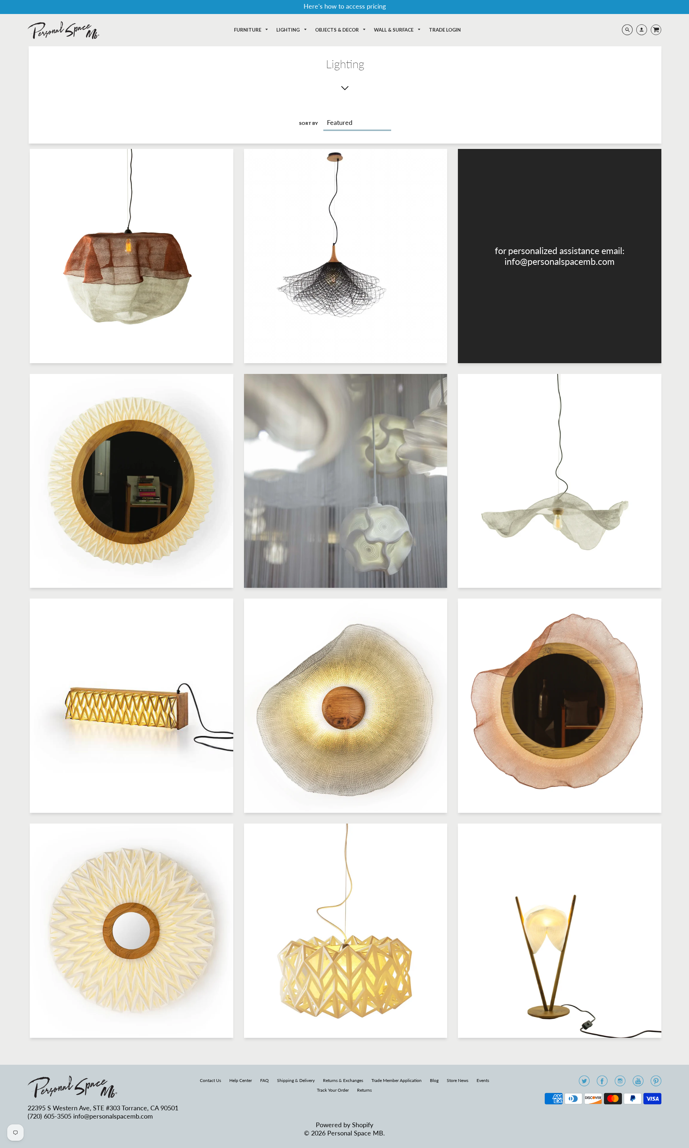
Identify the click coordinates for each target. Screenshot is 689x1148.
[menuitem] (251, 30)
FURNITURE (248, 30)
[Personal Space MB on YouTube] (638, 1083)
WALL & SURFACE (394, 30)
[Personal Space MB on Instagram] (620, 1083)
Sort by (308, 123)
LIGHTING (288, 30)
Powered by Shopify (344, 1125)
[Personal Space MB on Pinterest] (656, 1083)
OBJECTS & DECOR (337, 30)
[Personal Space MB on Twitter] (584, 1083)
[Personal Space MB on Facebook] (602, 1083)
